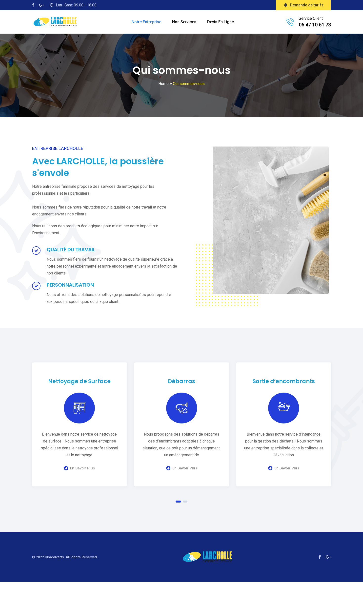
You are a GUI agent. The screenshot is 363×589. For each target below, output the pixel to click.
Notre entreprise (146, 22)
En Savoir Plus (82, 468)
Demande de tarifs (306, 5)
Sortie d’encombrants (284, 381)
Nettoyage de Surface (79, 381)
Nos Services (184, 22)
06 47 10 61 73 (315, 25)
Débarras (181, 381)
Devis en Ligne (220, 22)
